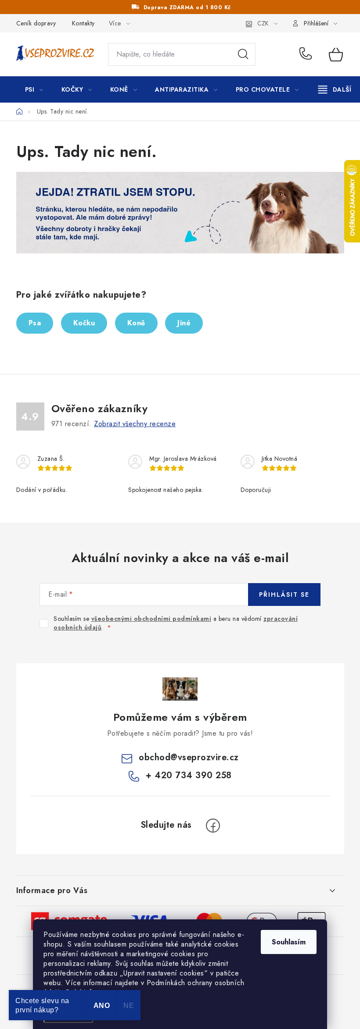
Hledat (243, 54)
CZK (263, 23)
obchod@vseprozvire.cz (189, 757)
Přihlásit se (284, 594)
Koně (136, 323)
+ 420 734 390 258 (307, 54)
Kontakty (83, 23)
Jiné (184, 323)
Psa (35, 323)
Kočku (84, 323)
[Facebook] (213, 826)
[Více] (335, 89)
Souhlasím (289, 942)
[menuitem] (34, 89)
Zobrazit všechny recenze (135, 424)
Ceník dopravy (36, 23)
